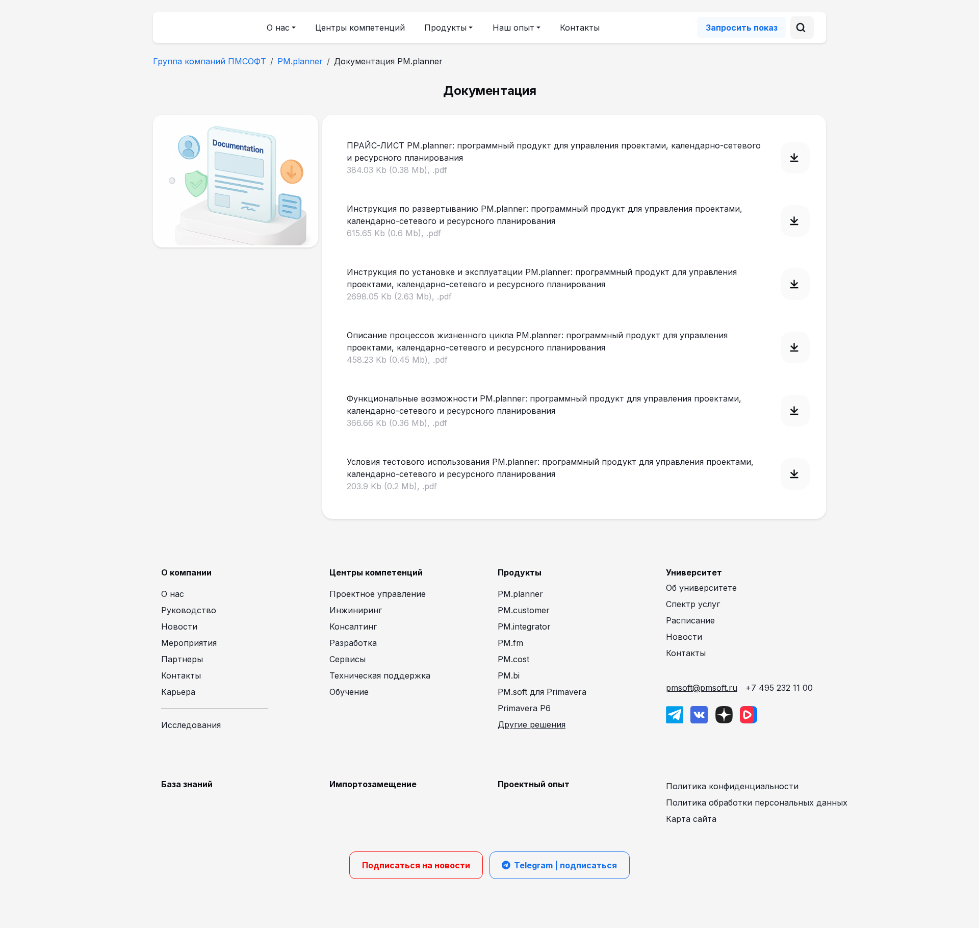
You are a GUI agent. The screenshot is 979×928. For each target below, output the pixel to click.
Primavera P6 (524, 708)
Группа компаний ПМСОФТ (209, 61)
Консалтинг (353, 626)
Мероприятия (189, 643)
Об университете (701, 588)
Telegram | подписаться (565, 865)
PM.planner (300, 61)
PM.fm (510, 643)
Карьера (178, 692)
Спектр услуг (693, 604)
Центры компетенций (360, 27)
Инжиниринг (355, 610)
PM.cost (513, 659)
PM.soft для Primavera (542, 692)
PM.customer (524, 610)
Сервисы (347, 659)
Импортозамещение (373, 784)
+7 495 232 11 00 (779, 688)
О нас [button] (278, 27)
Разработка (353, 643)
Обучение (349, 692)
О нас (172, 594)
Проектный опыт (534, 784)
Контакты (580, 27)
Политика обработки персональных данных (756, 802)
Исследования (191, 725)
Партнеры (182, 659)
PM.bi (509, 675)
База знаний (187, 784)
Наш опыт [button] (513, 27)
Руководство (188, 610)
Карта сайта (691, 819)
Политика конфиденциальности (732, 786)
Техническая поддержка (379, 675)
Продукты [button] (445, 27)
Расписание (690, 620)
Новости (179, 626)
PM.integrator (524, 626)
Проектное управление (377, 594)
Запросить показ (742, 27)
